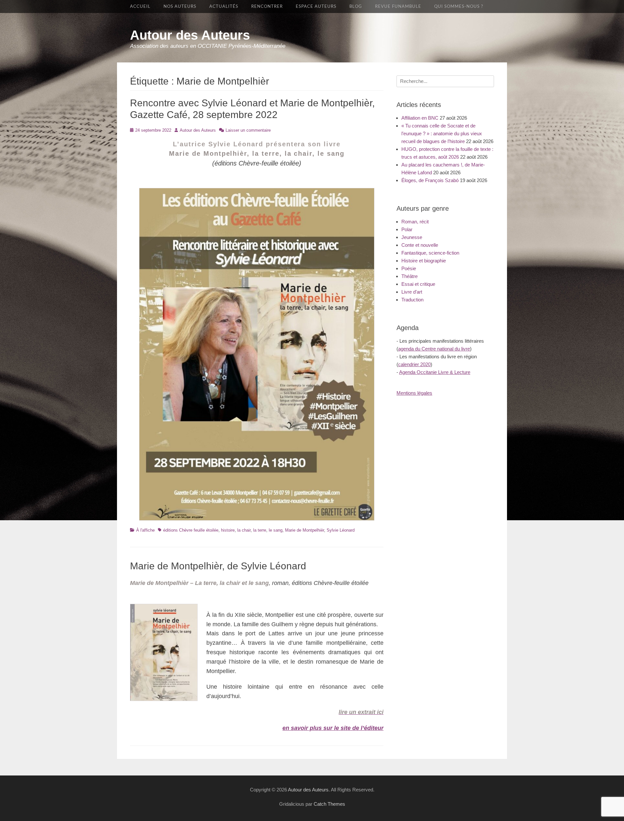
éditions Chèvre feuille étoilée (190, 530)
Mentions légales (414, 393)
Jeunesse (411, 237)
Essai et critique (418, 284)
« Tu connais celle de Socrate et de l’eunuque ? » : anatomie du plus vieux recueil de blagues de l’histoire (441, 133)
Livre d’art (411, 292)
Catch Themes (329, 804)
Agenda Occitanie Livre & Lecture (434, 372)
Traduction (412, 299)
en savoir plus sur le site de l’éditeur (333, 728)
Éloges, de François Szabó (430, 180)
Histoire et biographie (423, 260)
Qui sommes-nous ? (458, 6)
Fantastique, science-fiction (430, 253)
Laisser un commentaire (248, 130)
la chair (244, 530)
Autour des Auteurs (190, 35)
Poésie (408, 268)
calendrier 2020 (414, 364)
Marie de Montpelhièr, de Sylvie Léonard (218, 566)
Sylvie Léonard (341, 530)
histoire (228, 530)
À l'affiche (145, 530)
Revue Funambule (398, 6)
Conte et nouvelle (419, 245)
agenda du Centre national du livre (434, 348)
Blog (355, 6)
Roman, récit (415, 221)
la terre (259, 530)
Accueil (140, 6)
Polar (406, 229)
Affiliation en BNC (419, 118)
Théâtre (409, 276)
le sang (275, 530)
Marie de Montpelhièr (304, 530)
